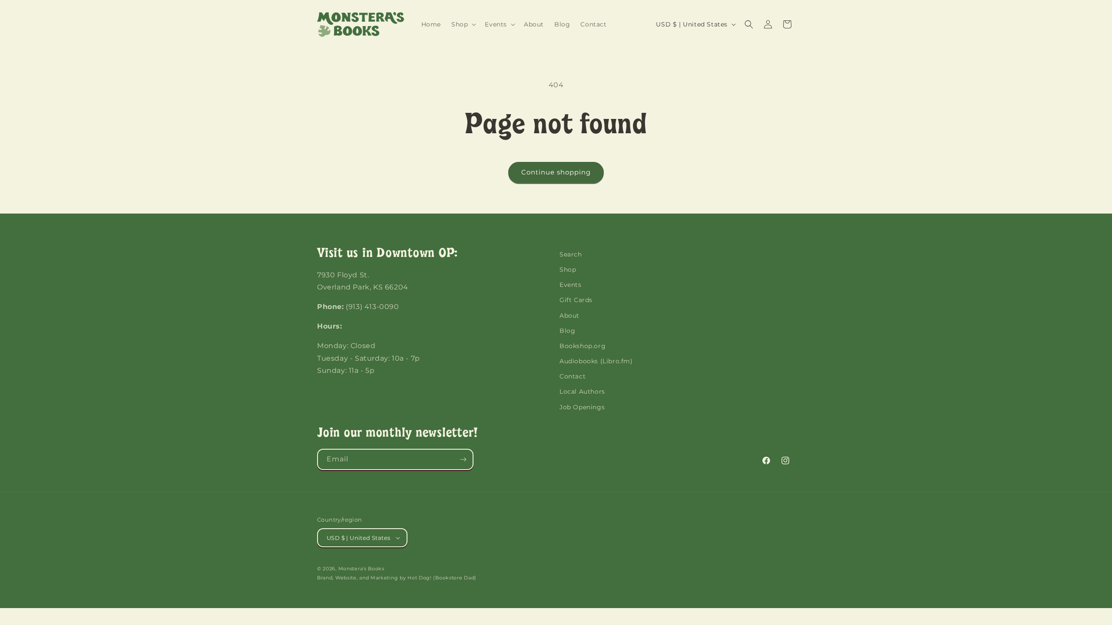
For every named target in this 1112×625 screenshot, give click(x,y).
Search (570, 254)
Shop (567, 269)
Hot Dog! (419, 578)
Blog (567, 331)
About (569, 315)
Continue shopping (556, 172)
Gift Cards (575, 300)
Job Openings (582, 407)
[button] (463, 24)
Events (570, 285)
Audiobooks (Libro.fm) (596, 361)
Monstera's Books (361, 569)
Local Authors (582, 391)
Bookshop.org (582, 346)
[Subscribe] (463, 459)
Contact (572, 376)
